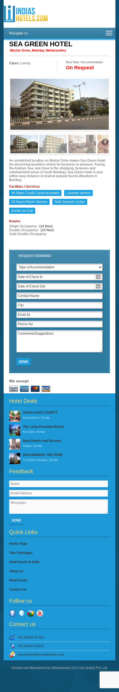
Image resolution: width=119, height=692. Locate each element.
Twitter (21, 613)
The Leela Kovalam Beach (43, 429)
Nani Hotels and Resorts (42, 443)
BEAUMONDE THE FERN (43, 457)
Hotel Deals (18, 580)
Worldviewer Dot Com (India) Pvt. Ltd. (79, 668)
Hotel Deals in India (24, 562)
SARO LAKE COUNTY (40, 415)
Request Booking (35, 256)
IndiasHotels (26, 14)
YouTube (40, 613)
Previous (14, 103)
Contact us (17, 589)
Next (104, 103)
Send (23, 362)
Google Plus (30, 613)
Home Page (18, 544)
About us (16, 571)
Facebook (12, 613)
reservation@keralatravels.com (40, 655)
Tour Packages (21, 553)
